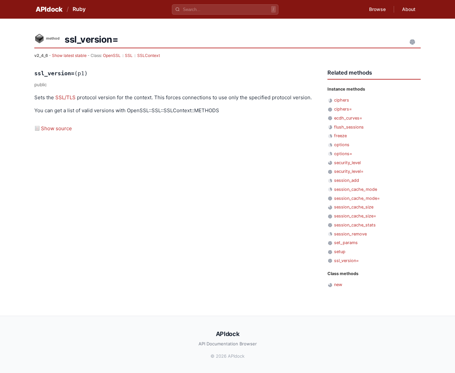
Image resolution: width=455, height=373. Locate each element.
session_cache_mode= (357, 198)
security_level (347, 162)
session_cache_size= (355, 215)
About (408, 9)
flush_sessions (349, 127)
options (341, 144)
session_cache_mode (355, 189)
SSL (129, 55)
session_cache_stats (355, 224)
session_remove (350, 233)
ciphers (341, 100)
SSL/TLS (65, 97)
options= (343, 153)
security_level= (348, 171)
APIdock (49, 9)
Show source (56, 128)
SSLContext (148, 55)
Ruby (79, 9)
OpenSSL (112, 55)
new (338, 284)
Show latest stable (70, 55)
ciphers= (343, 109)
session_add (346, 180)
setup (339, 251)
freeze (340, 135)
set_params (346, 242)
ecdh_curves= (348, 118)
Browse (377, 9)
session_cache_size (353, 206)
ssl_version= (346, 260)
